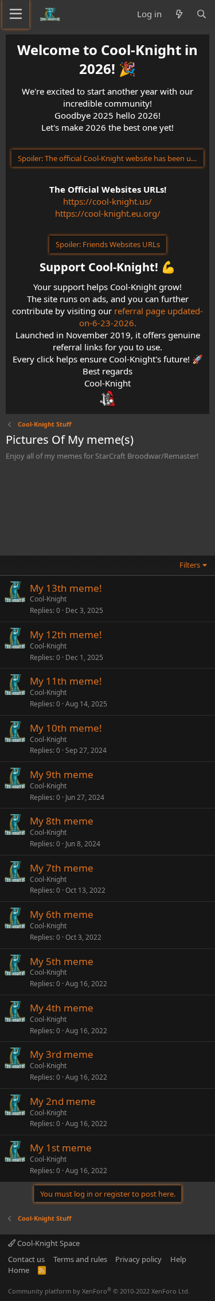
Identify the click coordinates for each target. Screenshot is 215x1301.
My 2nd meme (63, 1101)
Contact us (26, 1259)
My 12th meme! (66, 634)
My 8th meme (61, 820)
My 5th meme (61, 961)
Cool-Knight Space (47, 1243)
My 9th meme (61, 774)
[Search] (201, 14)
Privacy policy (138, 1259)
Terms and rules (80, 1259)
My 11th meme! (66, 680)
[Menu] (15, 14)
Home (18, 1270)
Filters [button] (189, 565)
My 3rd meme (61, 1054)
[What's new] (178, 14)
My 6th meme (61, 914)
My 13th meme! (66, 588)
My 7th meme (61, 867)
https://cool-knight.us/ (107, 201)
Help (178, 1259)
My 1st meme (61, 1147)
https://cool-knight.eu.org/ (108, 213)
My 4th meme (61, 1007)
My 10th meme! (66, 728)
